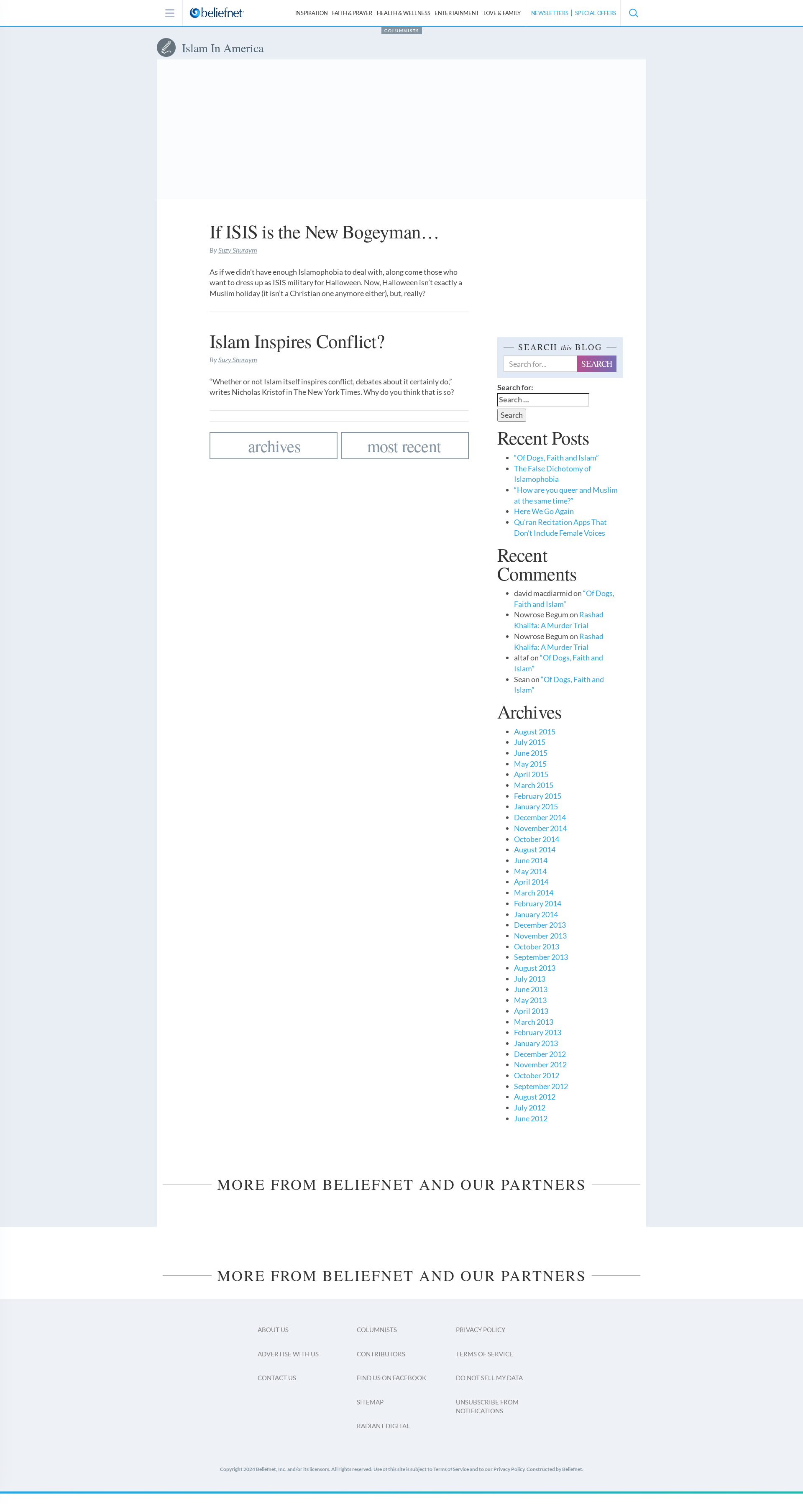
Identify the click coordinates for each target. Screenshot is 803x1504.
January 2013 (536, 1043)
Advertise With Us (288, 1354)
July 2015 (529, 742)
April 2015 (531, 774)
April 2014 (531, 881)
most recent (404, 446)
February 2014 (537, 903)
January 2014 (536, 914)
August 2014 (534, 849)
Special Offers (595, 13)
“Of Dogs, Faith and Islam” (556, 457)
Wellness (403, 13)
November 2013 (540, 935)
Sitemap (370, 1402)
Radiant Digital (383, 1426)
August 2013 (534, 967)
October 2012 (536, 1075)
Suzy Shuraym (237, 250)
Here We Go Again (544, 511)
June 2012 (530, 1118)
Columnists (401, 30)
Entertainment (457, 13)
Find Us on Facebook (391, 1377)
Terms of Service (484, 1354)
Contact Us (277, 1377)
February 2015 (537, 796)
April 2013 (531, 1010)
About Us (273, 1329)
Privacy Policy (480, 1329)
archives (274, 446)
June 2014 (530, 860)
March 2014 (533, 892)
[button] (633, 13)
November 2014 (540, 828)
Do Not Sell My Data (489, 1377)
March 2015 (533, 785)
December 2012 (540, 1054)
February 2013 (537, 1032)
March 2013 (533, 1021)
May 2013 (530, 1000)
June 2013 (530, 989)
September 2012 (541, 1086)
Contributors (381, 1354)
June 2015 (530, 752)
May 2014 (530, 871)
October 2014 (536, 839)
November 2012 (540, 1064)
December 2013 (540, 924)
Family (502, 13)
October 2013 (536, 946)
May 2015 (530, 763)
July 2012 (529, 1107)
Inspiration (311, 13)
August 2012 (534, 1096)
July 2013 (529, 978)
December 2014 (540, 817)
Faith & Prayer (352, 13)
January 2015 (536, 806)
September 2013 (541, 957)
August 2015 (534, 731)
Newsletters (549, 13)
